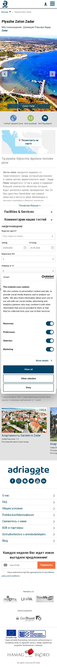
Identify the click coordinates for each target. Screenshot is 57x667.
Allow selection (28, 378)
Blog (5, 540)
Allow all (28, 369)
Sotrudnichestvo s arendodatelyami (24, 534)
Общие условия (12, 508)
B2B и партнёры (12, 527)
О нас (5, 495)
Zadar (5, 30)
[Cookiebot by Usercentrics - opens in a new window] (42, 277)
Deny (28, 387)
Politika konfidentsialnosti (18, 515)
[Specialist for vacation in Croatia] (28, 470)
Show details (42, 360)
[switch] (50, 332)
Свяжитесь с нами (14, 521)
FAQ (4, 502)
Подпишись (46, 565)
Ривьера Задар (42, 27)
